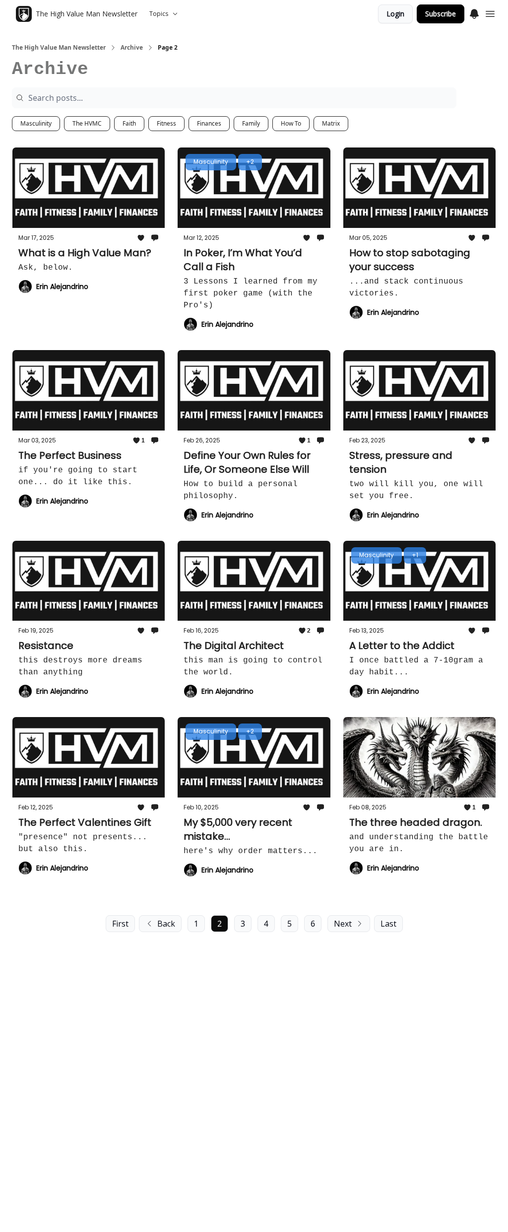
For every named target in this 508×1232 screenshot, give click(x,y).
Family (251, 123)
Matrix (331, 123)
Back (166, 923)
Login (395, 13)
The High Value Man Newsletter (59, 48)
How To (291, 123)
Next (343, 923)
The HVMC (87, 123)
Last (388, 923)
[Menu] (474, 12)
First (120, 923)
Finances (209, 123)
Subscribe (440, 13)
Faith (129, 123)
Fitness (166, 123)
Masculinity (36, 123)
